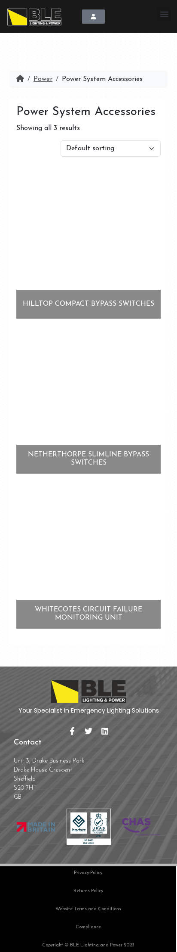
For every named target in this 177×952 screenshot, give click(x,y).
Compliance (88, 927)
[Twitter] (88, 731)
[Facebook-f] (72, 731)
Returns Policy (88, 891)
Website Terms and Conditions (88, 909)
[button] (164, 14)
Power (43, 79)
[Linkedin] (105, 731)
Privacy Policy (88, 873)
